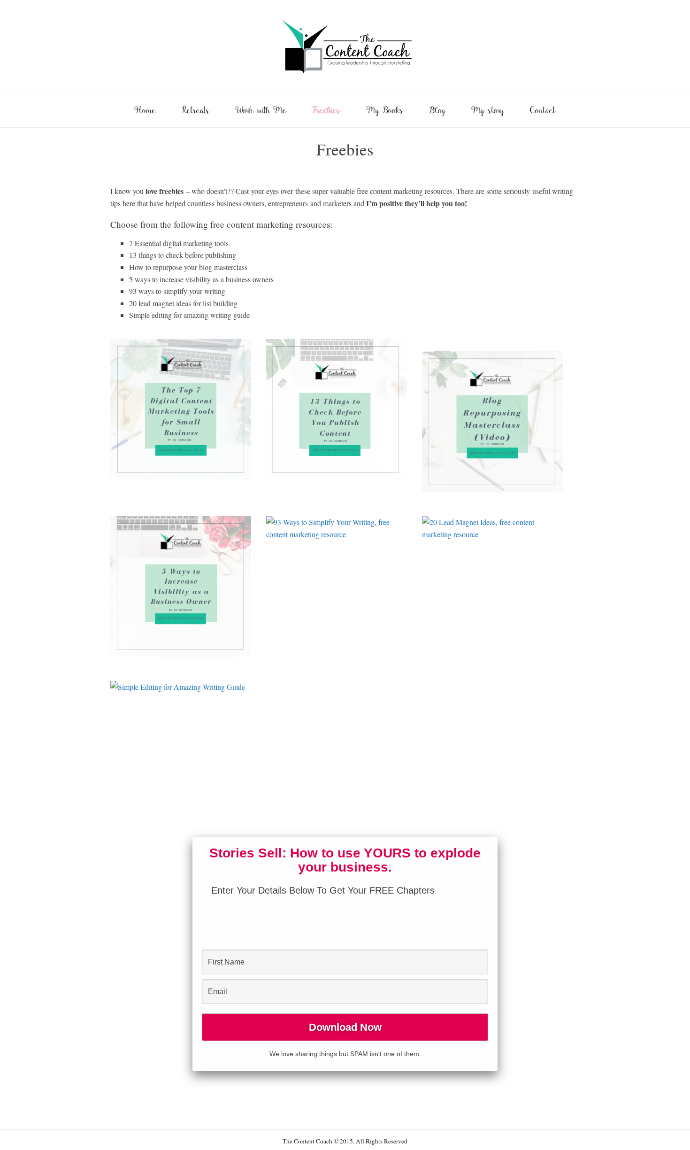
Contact (543, 111)
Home (145, 111)
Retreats (196, 111)
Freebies (326, 111)
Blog (437, 111)
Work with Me (261, 111)
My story (488, 111)
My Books (385, 111)
